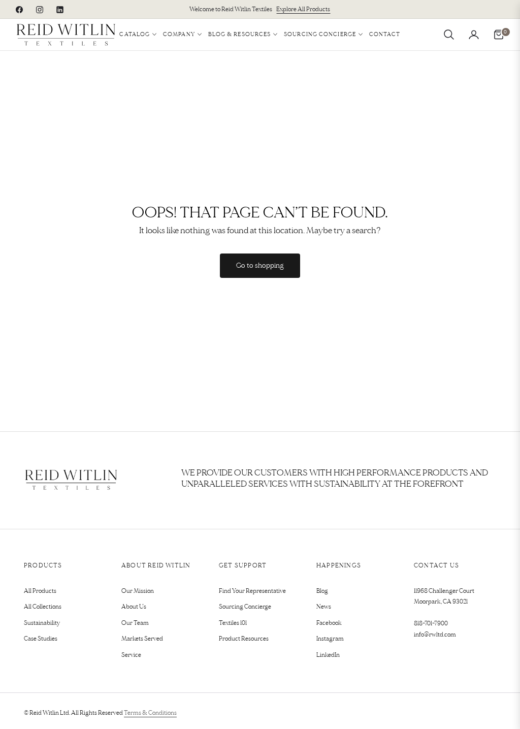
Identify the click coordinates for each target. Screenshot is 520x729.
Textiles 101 (233, 623)
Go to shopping (260, 265)
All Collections (42, 607)
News (323, 607)
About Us (133, 607)
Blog (322, 591)
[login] (473, 34)
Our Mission (137, 591)
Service (131, 655)
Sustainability (42, 623)
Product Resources (244, 639)
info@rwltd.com (435, 635)
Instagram (330, 639)
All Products (40, 591)
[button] (449, 34)
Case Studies (40, 639)
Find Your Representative (252, 591)
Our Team (135, 623)
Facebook (329, 623)
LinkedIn (328, 655)
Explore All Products (303, 9)
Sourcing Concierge (245, 607)
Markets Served (142, 639)
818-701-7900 (431, 623)
